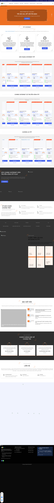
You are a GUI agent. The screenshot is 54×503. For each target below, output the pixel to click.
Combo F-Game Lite (31, 111)
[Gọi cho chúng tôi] (3, 460)
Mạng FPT (29, 235)
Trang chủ (11, 3)
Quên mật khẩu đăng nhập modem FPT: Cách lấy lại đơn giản (13, 325)
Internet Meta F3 (42, 73)
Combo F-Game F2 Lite (6, 111)
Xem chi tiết (8, 87)
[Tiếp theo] (52, 75)
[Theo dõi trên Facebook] (2, 460)
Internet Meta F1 (17, 73)
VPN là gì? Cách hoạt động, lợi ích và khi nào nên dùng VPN (43, 316)
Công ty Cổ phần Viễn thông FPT (10, 31)
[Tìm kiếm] (52, 3)
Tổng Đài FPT (26, 3)
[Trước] (1, 75)
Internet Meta (5, 73)
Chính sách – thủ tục (30, 452)
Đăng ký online (39, 3)
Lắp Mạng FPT (16, 3)
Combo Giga (42, 111)
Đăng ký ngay (8, 85)
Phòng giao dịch (33, 3)
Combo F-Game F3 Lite (18, 111)
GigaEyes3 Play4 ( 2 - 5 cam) (44, 148)
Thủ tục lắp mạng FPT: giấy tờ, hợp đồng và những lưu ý (43, 322)
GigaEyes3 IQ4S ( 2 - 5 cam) (19, 148)
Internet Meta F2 (30, 73)
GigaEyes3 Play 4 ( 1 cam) (31, 148)
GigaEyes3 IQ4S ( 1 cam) (6, 148)
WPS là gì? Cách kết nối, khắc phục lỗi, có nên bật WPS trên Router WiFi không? (43, 310)
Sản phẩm (21, 3)
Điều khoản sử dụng (30, 450)
